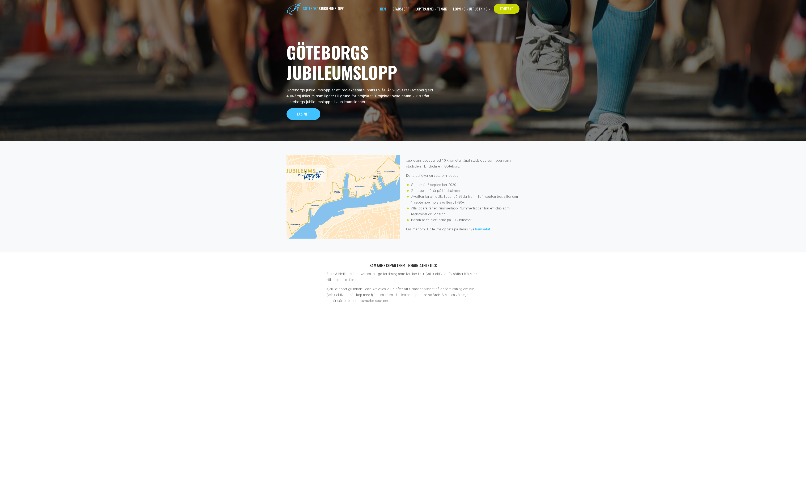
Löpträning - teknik (431, 9)
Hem (383, 9)
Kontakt (506, 8)
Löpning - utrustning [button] (470, 9)
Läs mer (303, 114)
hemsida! (482, 229)
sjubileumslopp (323, 8)
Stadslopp (401, 9)
